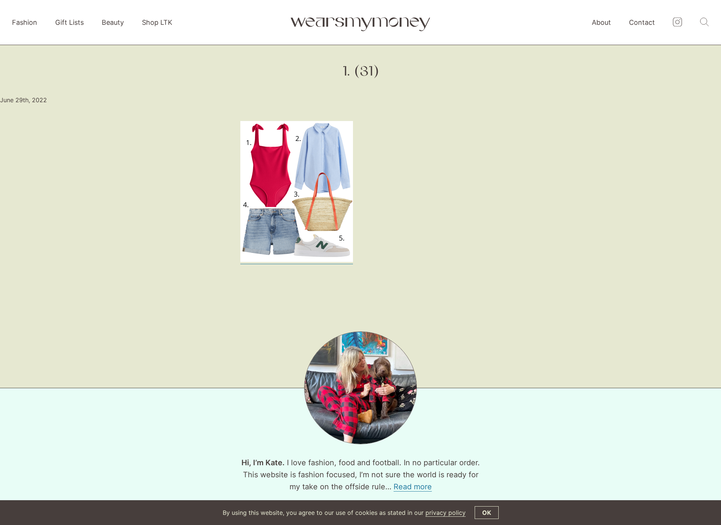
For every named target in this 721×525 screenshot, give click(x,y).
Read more (413, 486)
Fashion (24, 22)
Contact (642, 22)
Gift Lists (69, 22)
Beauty (113, 22)
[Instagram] (677, 22)
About (601, 22)
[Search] (704, 22)
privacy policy (445, 512)
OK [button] (486, 512)
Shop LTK (157, 22)
